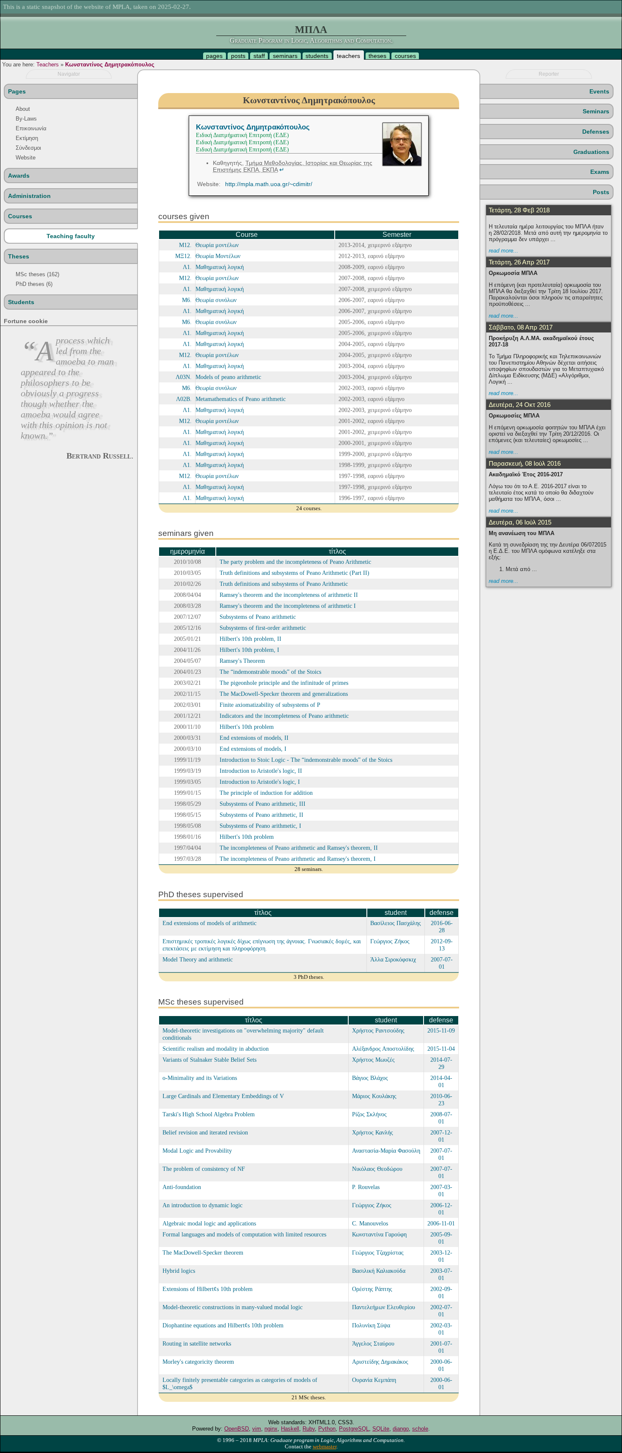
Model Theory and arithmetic (197, 959)
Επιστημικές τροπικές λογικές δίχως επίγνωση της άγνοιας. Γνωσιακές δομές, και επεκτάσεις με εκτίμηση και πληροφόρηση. (261, 945)
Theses (18, 256)
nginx (271, 1429)
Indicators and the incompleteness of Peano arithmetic (284, 715)
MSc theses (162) (37, 274)
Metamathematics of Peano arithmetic (240, 399)
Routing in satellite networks (196, 1343)
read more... (503, 250)
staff (259, 55)
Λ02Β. (184, 399)
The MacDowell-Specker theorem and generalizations (284, 693)
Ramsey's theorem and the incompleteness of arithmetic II (289, 594)
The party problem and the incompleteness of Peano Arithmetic (295, 561)
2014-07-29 (441, 1063)
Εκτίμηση (27, 138)
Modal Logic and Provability (197, 1150)
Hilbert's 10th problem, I (249, 649)
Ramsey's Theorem (242, 660)
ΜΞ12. (183, 256)
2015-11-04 (441, 1048)
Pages (17, 91)
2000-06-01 (441, 1365)
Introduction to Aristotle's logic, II (261, 770)
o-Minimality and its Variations (199, 1077)
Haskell (290, 1429)
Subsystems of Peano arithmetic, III (262, 803)
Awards (19, 175)
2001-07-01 (441, 1347)
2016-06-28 (442, 927)
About (23, 109)
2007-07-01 (442, 963)
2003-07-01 (441, 1274)
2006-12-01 (441, 1209)
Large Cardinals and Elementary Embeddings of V (223, 1096)
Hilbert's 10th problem (247, 726)
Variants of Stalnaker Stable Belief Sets (209, 1059)
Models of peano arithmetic (228, 377)
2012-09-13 (442, 945)
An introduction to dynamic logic (202, 1205)
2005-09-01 (441, 1238)
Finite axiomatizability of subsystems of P (270, 704)
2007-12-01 (441, 1136)
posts (238, 55)
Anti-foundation (181, 1187)
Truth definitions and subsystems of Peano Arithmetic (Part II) (294, 572)
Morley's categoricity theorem (198, 1361)
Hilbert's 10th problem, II (250, 638)
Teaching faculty (71, 236)
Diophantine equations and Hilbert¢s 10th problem (222, 1325)
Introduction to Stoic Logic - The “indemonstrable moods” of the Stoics (306, 759)
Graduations (591, 151)
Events (599, 91)
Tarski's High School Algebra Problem (208, 1114)
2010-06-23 (441, 1100)
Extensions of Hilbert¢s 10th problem (207, 1288)
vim (256, 1429)
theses (377, 55)
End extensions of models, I (253, 748)
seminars (285, 55)
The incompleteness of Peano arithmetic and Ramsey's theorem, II (299, 847)
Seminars (596, 111)
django (401, 1429)
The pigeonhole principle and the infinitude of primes (284, 682)
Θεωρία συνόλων (216, 300)
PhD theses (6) (34, 284)
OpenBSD (236, 1429)
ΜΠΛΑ (311, 29)
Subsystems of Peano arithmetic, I (260, 825)
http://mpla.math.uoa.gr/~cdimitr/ (268, 184)
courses (405, 55)
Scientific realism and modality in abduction (215, 1048)
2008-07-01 (441, 1118)
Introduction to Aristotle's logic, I (260, 781)
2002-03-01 (441, 1329)
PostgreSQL (354, 1429)
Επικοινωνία (31, 128)
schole (420, 1429)
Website (26, 157)
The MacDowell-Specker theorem (202, 1252)
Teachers (47, 64)
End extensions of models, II (254, 737)
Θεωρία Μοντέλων (217, 256)
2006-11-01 (441, 1223)
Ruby (309, 1429)
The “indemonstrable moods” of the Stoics (270, 671)
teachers (348, 55)
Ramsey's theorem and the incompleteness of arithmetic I (288, 605)
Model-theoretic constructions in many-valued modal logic (232, 1307)
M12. (185, 245)
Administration (29, 195)
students (316, 55)
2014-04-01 (441, 1081)
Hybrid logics (178, 1270)
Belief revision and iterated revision (205, 1132)
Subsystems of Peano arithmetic (258, 616)
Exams (599, 171)
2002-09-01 (441, 1292)
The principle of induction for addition (266, 792)
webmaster (324, 1447)
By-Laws (26, 118)
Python (327, 1429)
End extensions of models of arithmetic (209, 923)
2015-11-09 (441, 1030)
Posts (601, 192)
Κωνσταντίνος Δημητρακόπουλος (109, 64)
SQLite (380, 1429)
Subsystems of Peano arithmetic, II (261, 814)
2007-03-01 (441, 1191)
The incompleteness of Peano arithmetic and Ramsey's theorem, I (298, 858)
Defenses (595, 131)
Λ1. (187, 267)
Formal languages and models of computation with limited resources (244, 1234)
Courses (20, 216)
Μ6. (187, 300)
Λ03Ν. (184, 377)
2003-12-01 (441, 1256)
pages (214, 55)
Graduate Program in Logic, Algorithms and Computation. (311, 40)
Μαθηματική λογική (219, 267)
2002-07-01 (441, 1311)
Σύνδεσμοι (28, 148)
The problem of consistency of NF (203, 1168)
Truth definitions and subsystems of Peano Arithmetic (284, 583)
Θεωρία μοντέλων (217, 245)
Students (21, 302)
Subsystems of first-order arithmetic (263, 627)
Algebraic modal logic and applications (209, 1223)
